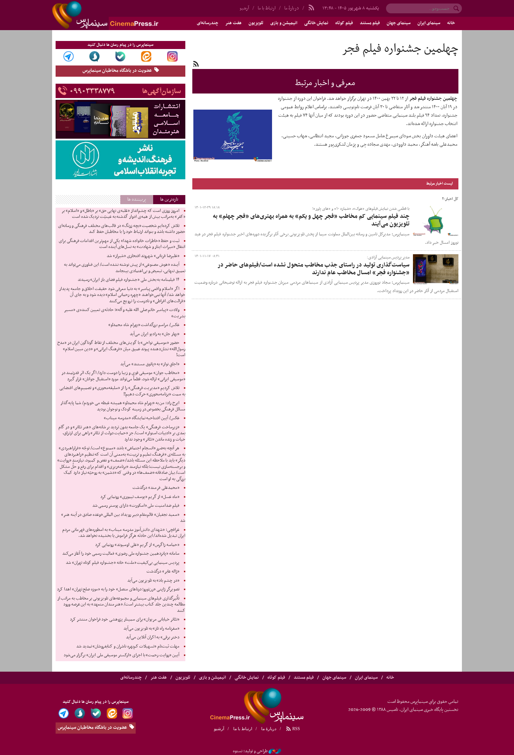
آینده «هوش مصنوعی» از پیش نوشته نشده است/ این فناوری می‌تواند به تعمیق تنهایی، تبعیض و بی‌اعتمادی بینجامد (124, 268)
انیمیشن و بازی (283, 23)
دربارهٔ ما (291, 8)
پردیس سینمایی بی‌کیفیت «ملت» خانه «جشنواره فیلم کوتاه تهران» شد (122, 563)
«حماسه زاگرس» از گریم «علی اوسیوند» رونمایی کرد (137, 545)
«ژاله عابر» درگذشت (163, 571)
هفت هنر (233, 23)
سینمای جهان (399, 23)
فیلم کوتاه (344, 23)
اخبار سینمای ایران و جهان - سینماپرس (122, 15)
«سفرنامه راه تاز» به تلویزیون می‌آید (151, 628)
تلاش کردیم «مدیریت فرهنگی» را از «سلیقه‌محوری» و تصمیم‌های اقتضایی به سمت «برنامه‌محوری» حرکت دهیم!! (122, 391)
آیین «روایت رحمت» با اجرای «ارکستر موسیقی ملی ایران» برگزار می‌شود (121, 655)
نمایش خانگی (316, 23)
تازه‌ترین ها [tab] (169, 199)
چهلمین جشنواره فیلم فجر (400, 49)
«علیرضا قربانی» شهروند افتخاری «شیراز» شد (143, 256)
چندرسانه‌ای (207, 23)
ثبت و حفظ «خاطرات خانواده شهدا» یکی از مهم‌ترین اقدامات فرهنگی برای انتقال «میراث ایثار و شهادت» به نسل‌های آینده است (122, 244)
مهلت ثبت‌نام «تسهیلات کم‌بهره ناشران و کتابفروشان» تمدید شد (127, 646)
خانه (451, 23)
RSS (295, 728)
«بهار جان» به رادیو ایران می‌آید (154, 334)
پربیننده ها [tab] (136, 199)
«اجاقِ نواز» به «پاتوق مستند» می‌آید (149, 364)
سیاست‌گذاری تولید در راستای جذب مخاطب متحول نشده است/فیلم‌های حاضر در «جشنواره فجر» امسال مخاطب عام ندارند (313, 269)
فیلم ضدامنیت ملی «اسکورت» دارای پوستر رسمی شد (135, 506)
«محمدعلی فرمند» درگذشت (156, 488)
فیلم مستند (370, 23)
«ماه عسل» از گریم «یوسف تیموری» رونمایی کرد (139, 497)
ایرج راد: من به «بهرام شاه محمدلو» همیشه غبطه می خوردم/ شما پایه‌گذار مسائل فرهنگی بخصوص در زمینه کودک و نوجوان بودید (122, 406)
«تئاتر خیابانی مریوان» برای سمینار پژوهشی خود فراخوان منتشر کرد (124, 619)
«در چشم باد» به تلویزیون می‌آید (153, 580)
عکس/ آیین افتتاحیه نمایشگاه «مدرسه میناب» (141, 418)
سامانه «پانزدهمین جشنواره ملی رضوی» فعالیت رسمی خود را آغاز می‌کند (120, 553)
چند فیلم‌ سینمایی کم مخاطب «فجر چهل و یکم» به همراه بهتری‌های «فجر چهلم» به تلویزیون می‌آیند (311, 220)
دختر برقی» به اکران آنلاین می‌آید (152, 637)
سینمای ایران (428, 23)
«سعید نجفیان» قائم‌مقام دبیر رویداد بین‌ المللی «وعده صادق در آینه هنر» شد (123, 518)
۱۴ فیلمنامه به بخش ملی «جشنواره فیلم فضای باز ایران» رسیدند (128, 280)
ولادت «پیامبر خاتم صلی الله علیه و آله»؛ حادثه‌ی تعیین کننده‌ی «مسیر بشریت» (124, 313)
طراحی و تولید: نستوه (250, 751)
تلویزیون (256, 23)
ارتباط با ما (267, 8)
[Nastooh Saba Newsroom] (275, 751)
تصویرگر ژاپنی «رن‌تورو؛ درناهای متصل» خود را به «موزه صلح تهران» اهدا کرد (118, 589)
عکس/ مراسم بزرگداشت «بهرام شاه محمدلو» (143, 325)
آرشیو (244, 8)
